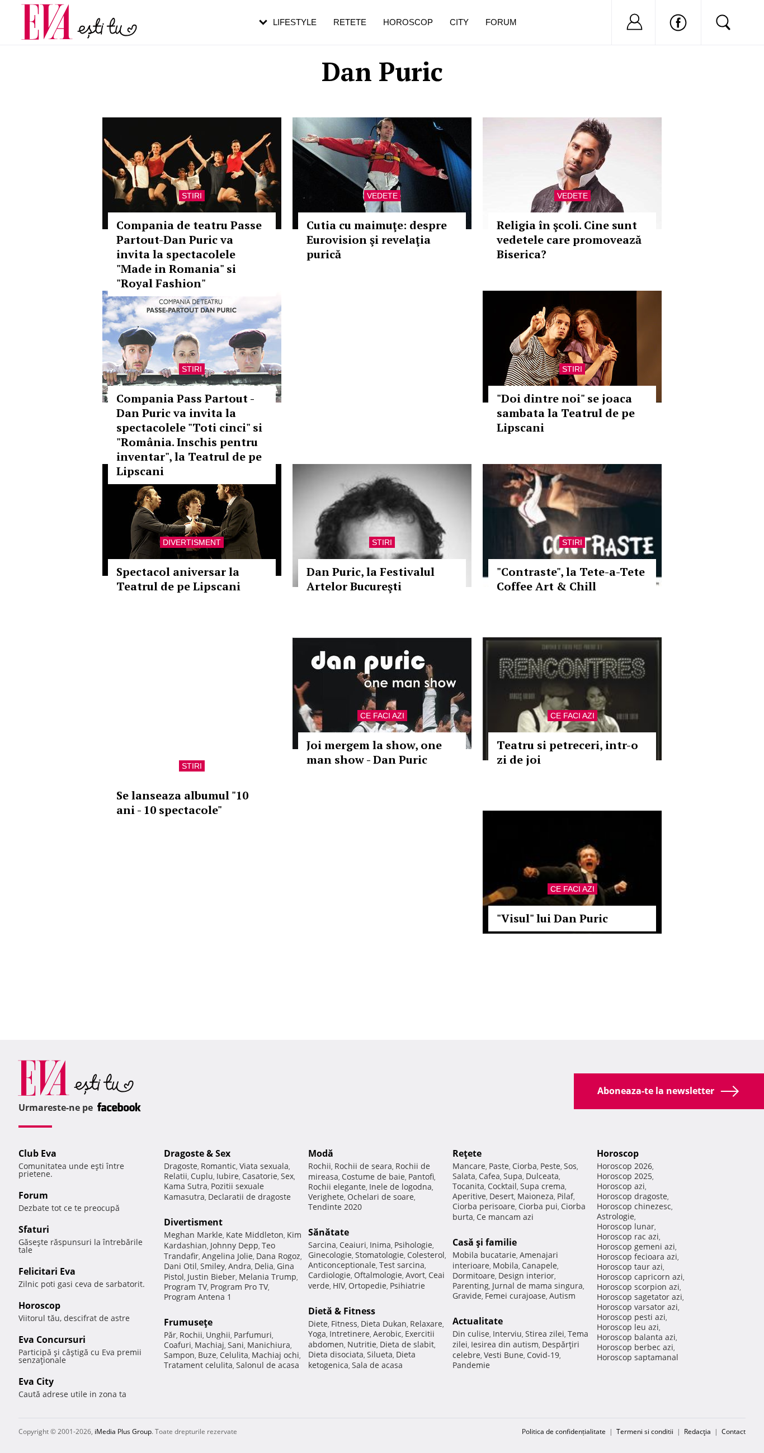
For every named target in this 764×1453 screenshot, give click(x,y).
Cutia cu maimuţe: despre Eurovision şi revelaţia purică (376, 239)
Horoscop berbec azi (635, 1347)
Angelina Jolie (227, 1256)
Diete (318, 1323)
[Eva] (53, 13)
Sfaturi (33, 1229)
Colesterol (426, 1255)
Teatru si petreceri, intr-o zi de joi (567, 752)
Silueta (380, 1354)
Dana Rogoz (278, 1256)
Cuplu (202, 1176)
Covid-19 (543, 1355)
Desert (501, 1196)
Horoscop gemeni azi (636, 1246)
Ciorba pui (538, 1206)
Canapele (539, 1265)
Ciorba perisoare (483, 1206)
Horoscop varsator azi (637, 1306)
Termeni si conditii (644, 1431)
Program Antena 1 (198, 1296)
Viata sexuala (264, 1166)
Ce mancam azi (505, 1216)
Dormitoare (473, 1275)
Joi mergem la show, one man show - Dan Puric (374, 752)
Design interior (526, 1275)
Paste (499, 1166)
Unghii (218, 1334)
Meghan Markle (193, 1234)
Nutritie (361, 1344)
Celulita (234, 1355)
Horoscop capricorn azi (640, 1276)
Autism (562, 1295)
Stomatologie (379, 1255)
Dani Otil (180, 1266)
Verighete (326, 1196)
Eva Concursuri (52, 1339)
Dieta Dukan (384, 1323)
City (459, 22)
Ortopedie (367, 1285)
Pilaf (565, 1196)
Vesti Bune (504, 1355)
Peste (550, 1166)
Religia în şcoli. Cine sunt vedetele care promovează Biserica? (569, 239)
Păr (170, 1334)
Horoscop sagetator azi (639, 1296)
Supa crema (542, 1186)
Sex (287, 1176)
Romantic (218, 1166)
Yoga (317, 1333)
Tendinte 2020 (335, 1206)
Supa (512, 1176)
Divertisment (192, 542)
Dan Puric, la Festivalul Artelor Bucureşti (370, 579)
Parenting (470, 1285)
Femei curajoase (515, 1295)
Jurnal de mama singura (537, 1285)
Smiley (212, 1266)
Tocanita (468, 1186)
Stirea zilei (544, 1333)
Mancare (468, 1166)
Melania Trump (267, 1276)
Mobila (505, 1265)
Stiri (192, 195)
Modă (320, 1153)
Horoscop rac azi (628, 1236)
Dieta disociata (336, 1354)
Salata (463, 1176)
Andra (239, 1266)
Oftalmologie (378, 1275)
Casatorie (259, 1176)
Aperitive (469, 1196)
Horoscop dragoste (632, 1196)
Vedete (382, 195)
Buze (207, 1355)
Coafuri (177, 1345)
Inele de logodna (400, 1186)
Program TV (185, 1286)
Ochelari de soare (380, 1196)
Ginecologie (330, 1255)
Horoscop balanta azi (636, 1337)
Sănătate (328, 1232)
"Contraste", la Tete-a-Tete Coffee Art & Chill (571, 579)
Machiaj (209, 1345)
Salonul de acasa (267, 1365)
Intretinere (349, 1333)
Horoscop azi (621, 1186)
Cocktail (502, 1186)
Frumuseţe (188, 1322)
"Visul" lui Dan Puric (552, 918)
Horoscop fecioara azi (637, 1256)
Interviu (507, 1333)
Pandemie (471, 1365)
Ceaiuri (352, 1244)
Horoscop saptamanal (637, 1357)
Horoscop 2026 (624, 1166)
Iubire (227, 1176)
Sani (236, 1345)
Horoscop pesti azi (631, 1317)
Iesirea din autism (505, 1344)
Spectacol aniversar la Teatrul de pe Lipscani (178, 579)
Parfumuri (253, 1334)
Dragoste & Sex (197, 1153)
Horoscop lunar (625, 1226)
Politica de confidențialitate (564, 1431)
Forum (501, 22)
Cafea (489, 1176)
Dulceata (542, 1176)
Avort (415, 1275)
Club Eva (37, 1153)
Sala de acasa (377, 1365)
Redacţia (697, 1431)
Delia (263, 1266)
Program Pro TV (239, 1286)
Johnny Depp (234, 1245)
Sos (570, 1166)
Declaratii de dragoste (249, 1196)
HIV (339, 1285)
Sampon (179, 1355)
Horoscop (408, 22)
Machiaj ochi (275, 1355)
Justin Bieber (211, 1276)
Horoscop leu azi (628, 1327)
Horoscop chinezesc (634, 1206)
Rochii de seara (363, 1166)
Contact (733, 1431)
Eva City (36, 1381)
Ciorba (524, 1166)
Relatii (175, 1176)
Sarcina (322, 1244)
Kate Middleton (255, 1234)
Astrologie (615, 1216)
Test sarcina (402, 1265)
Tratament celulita (198, 1365)
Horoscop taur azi (630, 1266)
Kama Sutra (185, 1186)
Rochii (191, 1334)
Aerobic (387, 1333)
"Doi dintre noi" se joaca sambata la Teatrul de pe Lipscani (566, 413)
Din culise (470, 1333)
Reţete (467, 1153)
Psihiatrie (407, 1285)
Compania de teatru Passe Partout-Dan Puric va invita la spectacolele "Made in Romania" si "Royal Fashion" (189, 254)
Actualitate (477, 1321)
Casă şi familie (484, 1242)
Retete (349, 22)
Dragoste (180, 1166)
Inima (380, 1244)
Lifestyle (295, 22)
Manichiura (268, 1345)
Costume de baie (373, 1176)
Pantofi (421, 1176)
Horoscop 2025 (624, 1176)
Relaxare (426, 1323)
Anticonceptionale (342, 1265)
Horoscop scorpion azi (638, 1286)
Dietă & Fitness (341, 1311)
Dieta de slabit (407, 1344)
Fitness (344, 1323)
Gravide (467, 1295)
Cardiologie (329, 1275)
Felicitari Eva (47, 1271)
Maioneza (535, 1196)
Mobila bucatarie (484, 1255)
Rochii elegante (337, 1186)
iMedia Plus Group (123, 1431)
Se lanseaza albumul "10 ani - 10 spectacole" (182, 802)
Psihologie (413, 1244)
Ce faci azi (382, 715)
